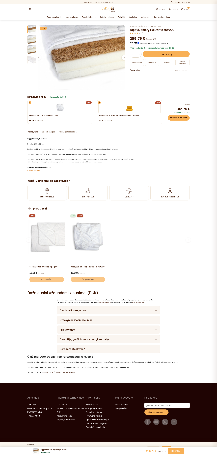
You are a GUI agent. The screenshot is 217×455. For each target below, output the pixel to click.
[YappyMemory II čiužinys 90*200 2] (31, 39)
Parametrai (158, 70)
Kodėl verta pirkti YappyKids (39, 408)
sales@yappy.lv (105, 302)
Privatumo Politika (94, 415)
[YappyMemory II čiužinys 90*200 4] (31, 59)
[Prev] (28, 240)
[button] (30, 9)
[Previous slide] (38, 57)
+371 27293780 (138, 302)
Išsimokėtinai (92, 404)
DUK (59, 412)
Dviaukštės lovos (68, 372)
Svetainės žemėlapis (95, 427)
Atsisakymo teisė (64, 415)
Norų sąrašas (121, 408)
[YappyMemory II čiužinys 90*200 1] (31, 29)
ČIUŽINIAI (142, 26)
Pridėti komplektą (178, 118)
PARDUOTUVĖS (34, 412)
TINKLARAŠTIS (34, 415)
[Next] (188, 240)
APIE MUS (31, 404)
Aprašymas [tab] (33, 131)
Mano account (121, 404)
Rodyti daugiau (34, 170)
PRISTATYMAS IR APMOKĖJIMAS (71, 408)
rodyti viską (133, 26)
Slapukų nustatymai (66, 419)
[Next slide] (124, 57)
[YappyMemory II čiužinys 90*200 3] (31, 49)
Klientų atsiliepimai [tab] (68, 131)
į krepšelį (166, 54)
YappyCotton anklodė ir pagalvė (44, 267)
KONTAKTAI (62, 404)
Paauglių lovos (47, 372)
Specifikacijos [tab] (48, 131)
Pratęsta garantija (94, 408)
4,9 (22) (137, 33)
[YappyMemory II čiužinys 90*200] (81, 57)
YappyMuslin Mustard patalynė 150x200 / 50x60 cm (118, 115)
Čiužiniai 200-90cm (153, 26)
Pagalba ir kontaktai (182, 2)
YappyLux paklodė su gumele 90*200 (43, 115)
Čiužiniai (57, 372)
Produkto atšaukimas (95, 412)
